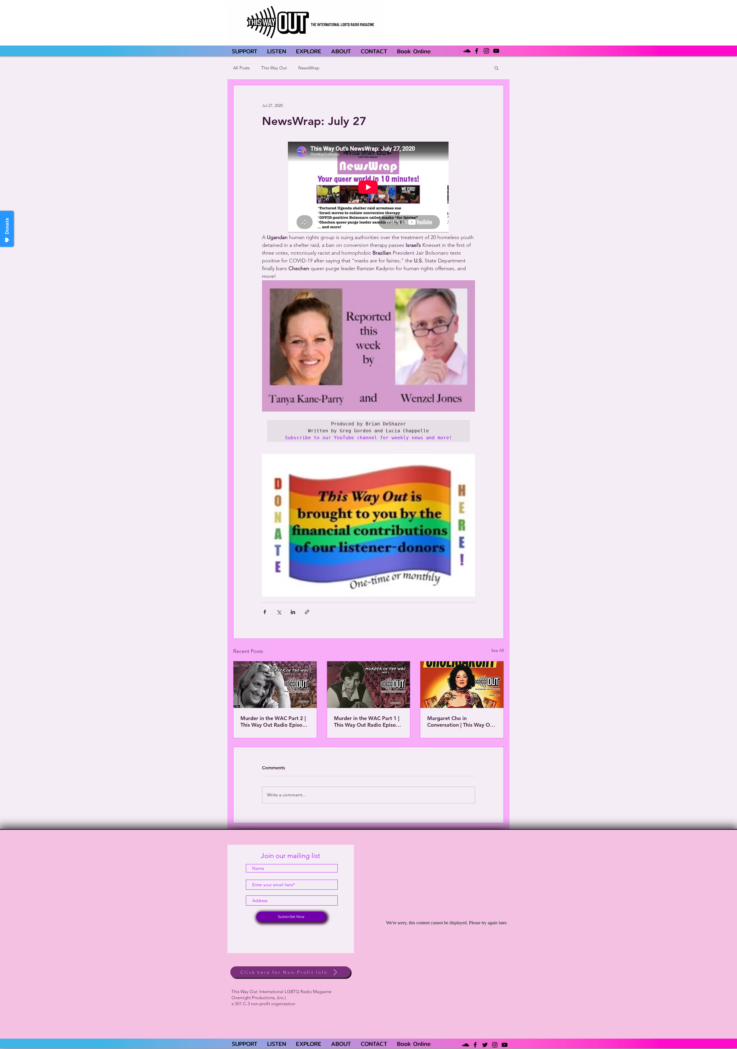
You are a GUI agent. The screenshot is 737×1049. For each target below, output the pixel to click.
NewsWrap (308, 68)
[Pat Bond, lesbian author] (368, 684)
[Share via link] (307, 612)
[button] (496, 67)
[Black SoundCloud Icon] (466, 50)
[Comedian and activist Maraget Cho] (462, 684)
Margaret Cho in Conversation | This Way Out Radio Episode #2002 (461, 721)
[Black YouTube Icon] (496, 50)
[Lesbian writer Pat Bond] (275, 684)
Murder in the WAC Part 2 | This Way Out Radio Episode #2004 (274, 721)
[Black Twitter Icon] (485, 1044)
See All (497, 650)
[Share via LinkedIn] (293, 612)
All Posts (241, 68)
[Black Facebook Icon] (476, 50)
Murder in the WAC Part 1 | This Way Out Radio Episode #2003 (368, 721)
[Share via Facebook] (264, 612)
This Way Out (274, 68)
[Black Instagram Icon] (486, 50)
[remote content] (368, 188)
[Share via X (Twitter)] (279, 612)
